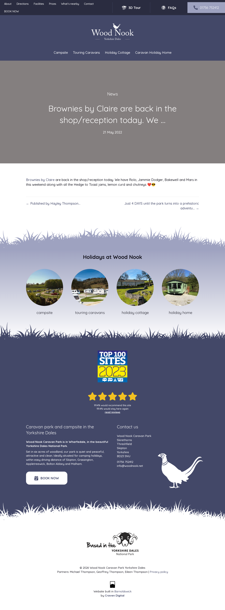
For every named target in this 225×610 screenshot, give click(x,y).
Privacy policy (159, 572)
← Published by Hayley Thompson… (53, 203)
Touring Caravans (86, 52)
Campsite (61, 52)
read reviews (112, 412)
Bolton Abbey (55, 464)
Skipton (71, 459)
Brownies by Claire (40, 180)
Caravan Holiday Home (153, 52)
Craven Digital (114, 595)
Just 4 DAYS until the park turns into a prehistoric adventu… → (161, 205)
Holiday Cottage (117, 52)
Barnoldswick (123, 591)
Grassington (85, 459)
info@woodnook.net (130, 465)
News (112, 94)
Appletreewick (35, 464)
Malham (76, 464)
